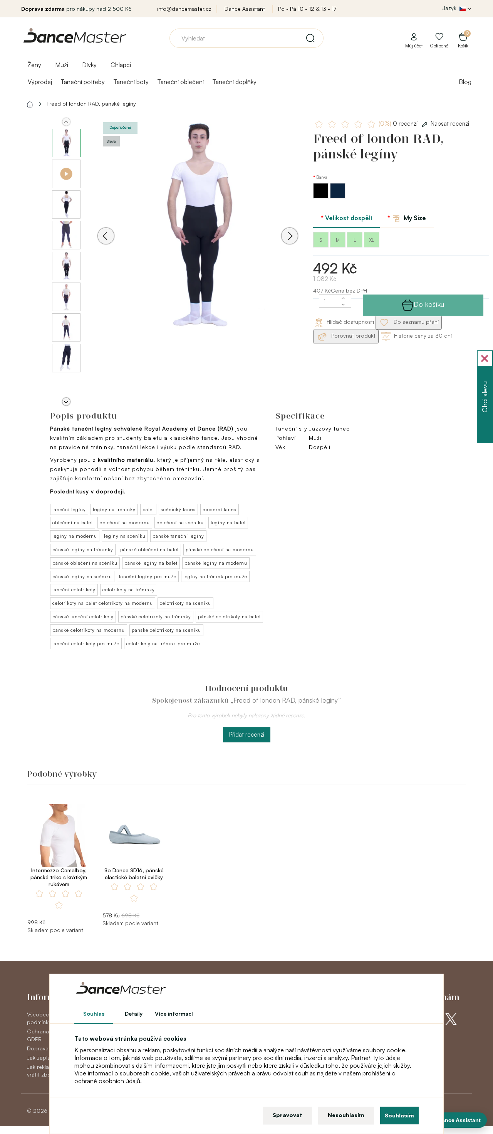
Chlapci (121, 65)
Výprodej (40, 82)
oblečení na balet (72, 522)
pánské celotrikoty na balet (229, 616)
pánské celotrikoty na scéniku (166, 630)
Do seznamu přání (415, 321)
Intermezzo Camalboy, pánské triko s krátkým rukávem (58, 877)
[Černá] (321, 196)
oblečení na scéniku (180, 522)
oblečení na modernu (125, 522)
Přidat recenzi (246, 734)
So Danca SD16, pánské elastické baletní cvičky (134, 873)
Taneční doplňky (234, 82)
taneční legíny (69, 509)
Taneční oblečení (180, 82)
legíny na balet (228, 522)
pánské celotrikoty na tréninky (156, 616)
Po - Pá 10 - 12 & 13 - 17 (307, 8)
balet (148, 509)
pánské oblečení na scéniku (84, 563)
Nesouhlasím (346, 1115)
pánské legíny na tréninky (82, 549)
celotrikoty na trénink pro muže (163, 643)
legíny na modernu (74, 536)
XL (371, 240)
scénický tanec (178, 509)
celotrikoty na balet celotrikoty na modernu (102, 603)
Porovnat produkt (353, 335)
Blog (465, 82)
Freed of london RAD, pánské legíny (91, 103)
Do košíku (429, 304)
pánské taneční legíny (178, 536)
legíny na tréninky (114, 509)
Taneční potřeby (82, 82)
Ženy (34, 65)
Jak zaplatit (41, 1057)
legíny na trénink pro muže (215, 576)
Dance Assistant (245, 8)
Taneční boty (131, 82)
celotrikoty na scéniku (185, 603)
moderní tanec (219, 509)
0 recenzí (399, 123)
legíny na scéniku (125, 536)
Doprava (38, 1048)
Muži (61, 65)
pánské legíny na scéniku (82, 576)
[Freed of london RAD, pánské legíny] (198, 225)
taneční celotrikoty (74, 589)
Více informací (174, 1013)
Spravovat (287, 1115)
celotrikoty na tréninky (128, 589)
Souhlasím (399, 1115)
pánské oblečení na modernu (220, 549)
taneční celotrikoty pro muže (85, 643)
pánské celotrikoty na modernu (88, 630)
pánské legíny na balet (151, 563)
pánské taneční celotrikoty (83, 616)
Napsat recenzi (450, 123)
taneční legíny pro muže (147, 576)
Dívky (89, 65)
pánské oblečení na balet (149, 549)
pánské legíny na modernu (215, 563)
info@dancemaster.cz (184, 8)
